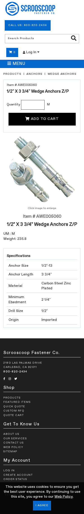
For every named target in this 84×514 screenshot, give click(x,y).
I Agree (42, 505)
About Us (11, 434)
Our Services (15, 438)
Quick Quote (14, 406)
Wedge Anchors (62, 74)
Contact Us (13, 442)
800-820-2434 (15, 371)
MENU (19, 64)
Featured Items (17, 402)
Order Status (15, 479)
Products (12, 74)
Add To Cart (45, 119)
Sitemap (10, 451)
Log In (31, 52)
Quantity (13, 104)
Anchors (34, 74)
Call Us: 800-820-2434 (27, 25)
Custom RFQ (13, 410)
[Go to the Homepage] (30, 9)
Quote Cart (13, 415)
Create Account (18, 475)
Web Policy (63, 497)
